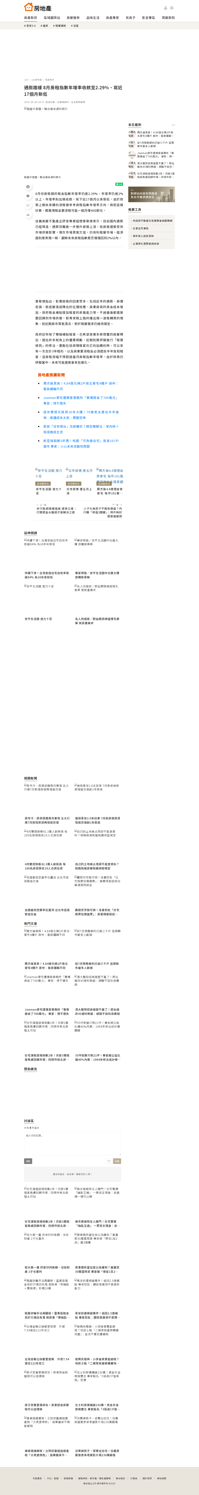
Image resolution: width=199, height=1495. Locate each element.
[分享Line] (28, 196)
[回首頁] (37, 6)
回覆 (117, 1161)
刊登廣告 (37, 1478)
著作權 (93, 1478)
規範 (28, 1161)
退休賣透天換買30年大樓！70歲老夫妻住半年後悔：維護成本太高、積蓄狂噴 (81, 415)
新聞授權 (68, 1478)
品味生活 (93, 17)
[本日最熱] (173, 125)
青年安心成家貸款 (143, 236)
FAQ (49, 1478)
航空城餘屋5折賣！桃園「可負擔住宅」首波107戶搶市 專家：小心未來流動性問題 (81, 443)
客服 (56, 1478)
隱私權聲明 (105, 1478)
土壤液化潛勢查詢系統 (146, 243)
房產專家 (112, 17)
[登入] (165, 8)
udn (26, 80)
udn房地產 (37, 80)
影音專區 (148, 17)
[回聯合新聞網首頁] (28, 6)
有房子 (131, 17)
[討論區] (28, 205)
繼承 (45, 25)
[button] (172, 8)
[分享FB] (28, 186)
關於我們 (147, 1478)
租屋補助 (61, 25)
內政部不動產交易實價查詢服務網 (152, 220)
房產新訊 (30, 17)
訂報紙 (133, 1478)
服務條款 (83, 1478)
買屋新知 (168, 17)
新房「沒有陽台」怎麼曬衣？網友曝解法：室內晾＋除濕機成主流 (81, 429)
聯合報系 (120, 1478)
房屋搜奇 (73, 17)
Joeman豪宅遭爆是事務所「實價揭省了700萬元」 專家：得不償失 (81, 400)
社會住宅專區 (141, 228)
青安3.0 (31, 25)
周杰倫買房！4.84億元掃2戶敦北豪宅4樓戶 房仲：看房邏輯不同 (81, 386)
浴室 (76, 25)
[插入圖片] (109, 1161)
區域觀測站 (52, 17)
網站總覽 (161, 1478)
